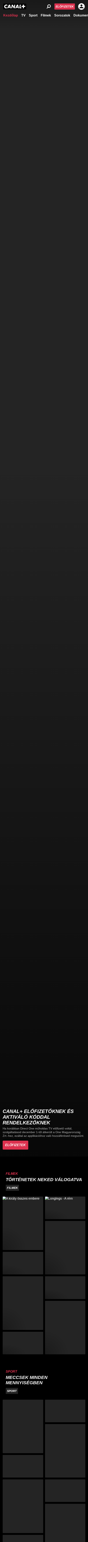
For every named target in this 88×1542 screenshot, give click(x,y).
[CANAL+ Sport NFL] (65, 1490)
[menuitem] (11, 15)
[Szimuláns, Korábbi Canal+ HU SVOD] (23, 1343)
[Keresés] (48, 6)
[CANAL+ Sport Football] (23, 1426)
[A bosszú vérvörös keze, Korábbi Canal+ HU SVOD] (65, 1247)
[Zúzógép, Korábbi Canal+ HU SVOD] (23, 1263)
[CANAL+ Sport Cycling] (23, 1506)
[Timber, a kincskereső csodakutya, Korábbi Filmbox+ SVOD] (65, 1287)
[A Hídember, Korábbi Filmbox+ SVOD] (23, 1303)
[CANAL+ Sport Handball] (65, 1451)
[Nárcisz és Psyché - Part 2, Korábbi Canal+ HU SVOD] (65, 1327)
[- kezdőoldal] (14, 6)
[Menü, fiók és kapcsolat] (81, 6)
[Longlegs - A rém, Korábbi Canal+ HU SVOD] (65, 1208)
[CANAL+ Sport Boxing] (65, 1411)
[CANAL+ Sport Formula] (23, 1466)
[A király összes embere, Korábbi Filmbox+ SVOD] (23, 1223)
